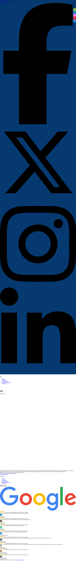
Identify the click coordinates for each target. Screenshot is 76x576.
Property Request (5, 481)
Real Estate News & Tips (6, 482)
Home (3, 478)
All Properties (4, 480)
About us (3, 479)
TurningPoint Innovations (20, 559)
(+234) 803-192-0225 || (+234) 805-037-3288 (8, 473)
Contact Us (4, 483)
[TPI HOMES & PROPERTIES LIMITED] (6, 376)
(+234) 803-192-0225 (4, 0)
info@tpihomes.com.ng (4, 2)
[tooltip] (74, 9)
